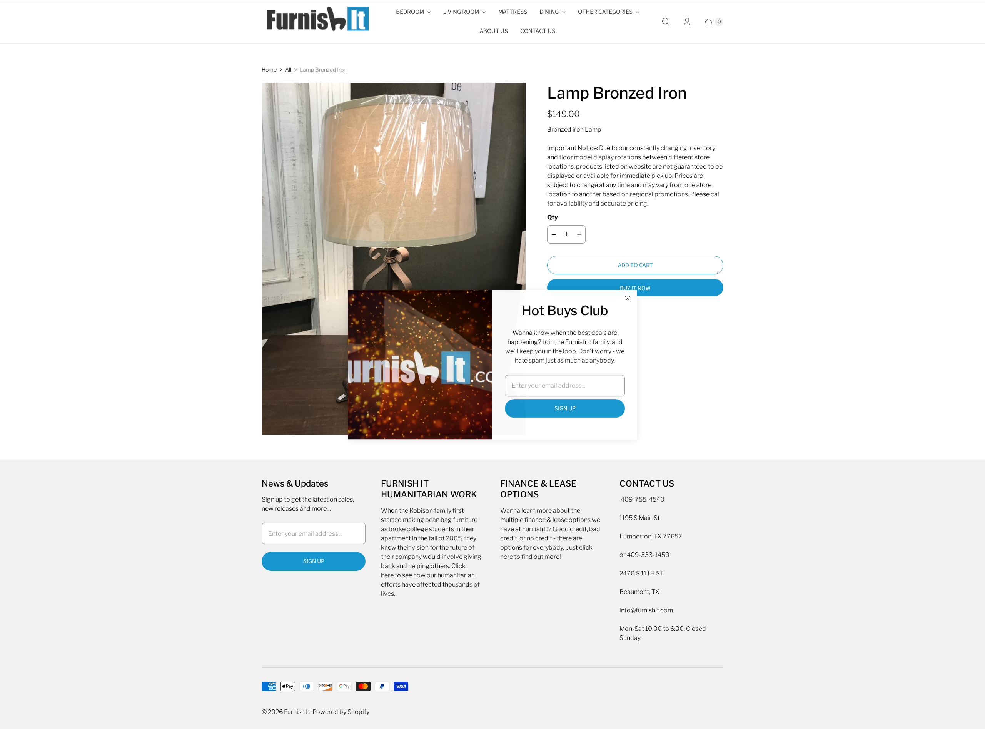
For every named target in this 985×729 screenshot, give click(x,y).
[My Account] (687, 22)
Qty (552, 217)
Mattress (512, 12)
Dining (549, 12)
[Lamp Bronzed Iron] (394, 259)
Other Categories (605, 12)
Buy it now (635, 288)
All (288, 69)
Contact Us (537, 31)
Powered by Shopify (340, 712)
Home (269, 69)
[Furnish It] (315, 22)
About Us (494, 31)
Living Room (461, 12)
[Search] (665, 22)
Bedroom (410, 12)
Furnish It (297, 712)
